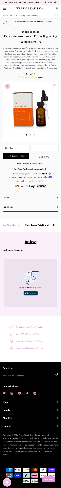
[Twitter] (4, 393)
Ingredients (8, 206)
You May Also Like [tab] (12, 225)
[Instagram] (11, 393)
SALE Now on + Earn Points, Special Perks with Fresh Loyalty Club (30, 2)
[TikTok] (27, 393)
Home (5, 21)
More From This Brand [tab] (37, 225)
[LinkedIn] (34, 393)
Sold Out (45, 156)
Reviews (30, 241)
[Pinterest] (19, 393)
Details (6, 197)
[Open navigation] (4, 8)
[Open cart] (57, 8)
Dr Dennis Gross (30, 32)
